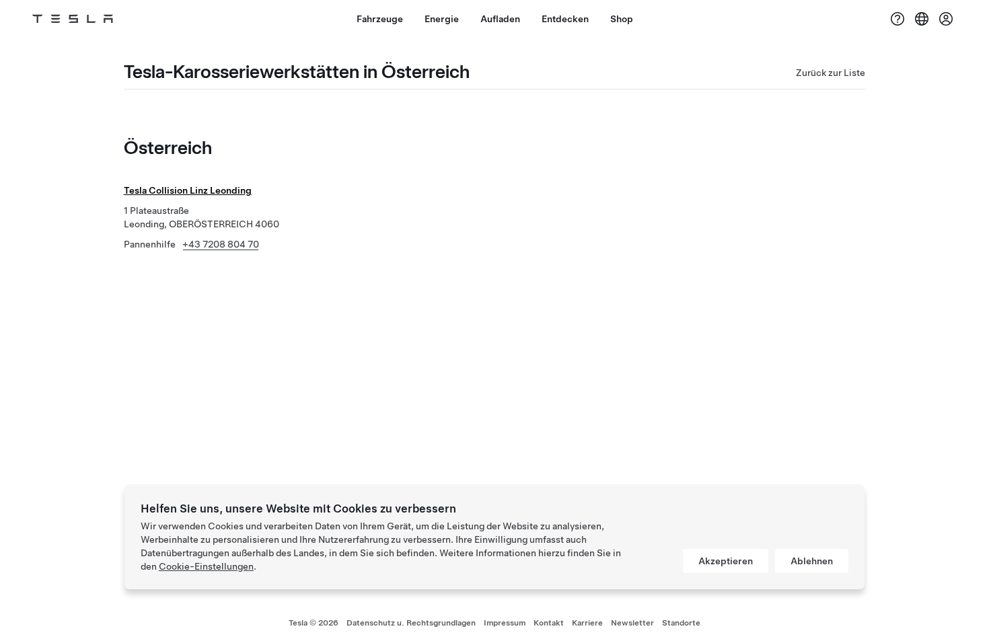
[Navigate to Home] (73, 19)
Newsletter (632, 623)
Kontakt (549, 623)
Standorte (681, 623)
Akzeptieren (725, 561)
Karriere (587, 623)
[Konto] (946, 19)
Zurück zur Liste (830, 72)
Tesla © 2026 (313, 623)
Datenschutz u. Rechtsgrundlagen (411, 623)
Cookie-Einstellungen (206, 566)
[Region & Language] (921, 19)
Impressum (504, 623)
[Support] (897, 19)
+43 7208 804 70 (220, 244)
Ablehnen (812, 561)
